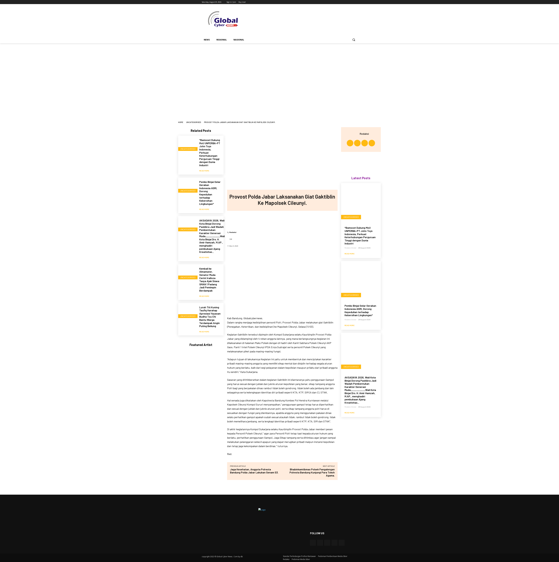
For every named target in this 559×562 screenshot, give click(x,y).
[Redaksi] (356, 134)
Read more (204, 171)
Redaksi (232, 232)
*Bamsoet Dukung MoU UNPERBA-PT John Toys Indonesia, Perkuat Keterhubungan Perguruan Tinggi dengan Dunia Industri (360, 235)
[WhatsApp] (291, 219)
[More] (301, 219)
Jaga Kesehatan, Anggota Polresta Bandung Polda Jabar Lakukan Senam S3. (254, 471)
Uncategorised (193, 122)
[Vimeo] (351, 2)
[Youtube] (355, 2)
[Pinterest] (282, 219)
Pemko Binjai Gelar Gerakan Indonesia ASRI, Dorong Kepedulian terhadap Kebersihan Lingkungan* (210, 192)
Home (180, 122)
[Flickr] (327, 543)
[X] (347, 2)
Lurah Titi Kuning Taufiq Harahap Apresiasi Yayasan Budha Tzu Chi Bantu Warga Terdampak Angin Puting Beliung (210, 317)
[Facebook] (339, 2)
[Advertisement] (279, 65)
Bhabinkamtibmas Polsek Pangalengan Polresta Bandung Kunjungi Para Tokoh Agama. (312, 472)
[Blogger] (313, 543)
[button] (353, 39)
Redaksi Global (350, 248)
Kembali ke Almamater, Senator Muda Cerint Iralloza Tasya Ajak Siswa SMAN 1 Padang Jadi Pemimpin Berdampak (209, 279)
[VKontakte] (341, 543)
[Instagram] (343, 2)
